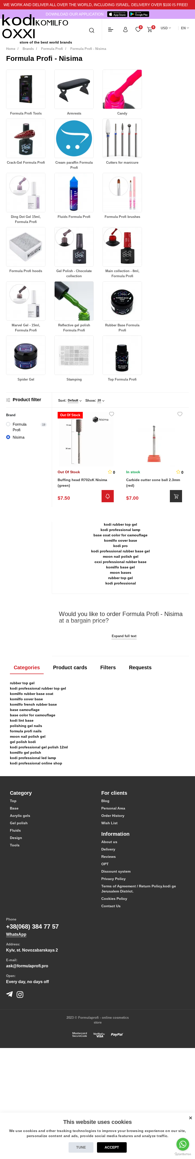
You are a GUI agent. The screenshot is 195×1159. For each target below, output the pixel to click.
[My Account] (125, 29)
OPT (105, 864)
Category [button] (21, 792)
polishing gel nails (26, 726)
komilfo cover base (120, 540)
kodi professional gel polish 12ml (39, 747)
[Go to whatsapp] (182, 1144)
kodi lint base (22, 720)
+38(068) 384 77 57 (32, 926)
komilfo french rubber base (33, 704)
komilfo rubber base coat (31, 694)
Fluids (15, 830)
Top (13, 801)
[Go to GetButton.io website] (183, 1153)
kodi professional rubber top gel (38, 688)
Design (16, 838)
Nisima (18, 437)
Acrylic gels (20, 816)
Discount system (116, 871)
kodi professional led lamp (33, 758)
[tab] (52, 792)
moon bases (120, 572)
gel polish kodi (23, 742)
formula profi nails (26, 731)
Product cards (70, 667)
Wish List (109, 823)
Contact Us (111, 906)
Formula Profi (52, 49)
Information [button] (115, 833)
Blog (105, 801)
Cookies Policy (114, 899)
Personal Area (113, 808)
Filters (108, 667)
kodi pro (120, 546)
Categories (27, 667)
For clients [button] (114, 792)
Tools (15, 845)
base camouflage (25, 710)
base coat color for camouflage (120, 535)
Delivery (108, 849)
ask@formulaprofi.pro (27, 966)
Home (10, 49)
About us (109, 842)
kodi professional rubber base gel (120, 551)
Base (14, 808)
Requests (140, 667)
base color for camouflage (32, 715)
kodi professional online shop (36, 763)
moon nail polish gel (120, 556)
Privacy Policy (113, 879)
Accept (112, 1147)
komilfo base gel (120, 567)
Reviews (108, 857)
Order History (112, 816)
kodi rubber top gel (120, 524)
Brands (28, 49)
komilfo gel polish (25, 752)
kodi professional (120, 583)
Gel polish (19, 823)
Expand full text (124, 636)
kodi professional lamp (120, 530)
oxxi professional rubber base (120, 562)
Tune (81, 1147)
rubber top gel (120, 578)
